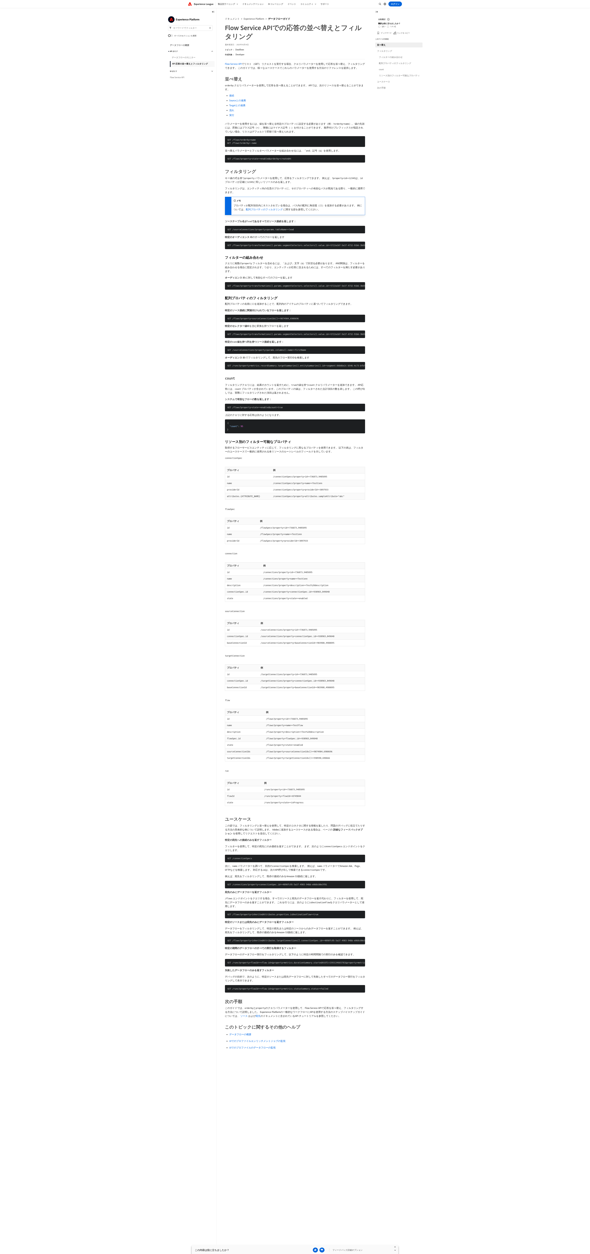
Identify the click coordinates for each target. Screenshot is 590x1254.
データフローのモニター (183, 57)
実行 (231, 115)
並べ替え (381, 44)
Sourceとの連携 (237, 100)
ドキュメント (232, 18)
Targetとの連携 (237, 105)
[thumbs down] (321, 1250)
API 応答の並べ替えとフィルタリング (190, 63)
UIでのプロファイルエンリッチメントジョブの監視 (257, 1040)
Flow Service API (233, 63)
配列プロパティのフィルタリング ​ (264, 209)
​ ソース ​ (244, 1015)
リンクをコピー (403, 33)
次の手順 (381, 87)
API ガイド (174, 51)
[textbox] (190, 28)
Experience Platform (254, 18)
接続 (231, 95)
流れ (231, 110)
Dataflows (239, 49)
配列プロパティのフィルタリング (395, 63)
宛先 (258, 1015)
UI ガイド (173, 71)
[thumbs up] (315, 1250)
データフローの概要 (240, 1034)
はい (383, 26)
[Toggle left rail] (213, 12)
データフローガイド (279, 18)
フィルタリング (384, 51)
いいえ (393, 26)
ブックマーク (386, 33)
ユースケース (383, 81)
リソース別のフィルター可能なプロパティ (399, 75)
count (381, 69)
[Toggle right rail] (376, 12)
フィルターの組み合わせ (391, 57)
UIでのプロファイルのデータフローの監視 (252, 1047)
